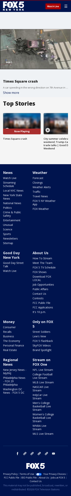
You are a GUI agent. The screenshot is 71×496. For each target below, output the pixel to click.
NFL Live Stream (43, 370)
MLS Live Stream (43, 433)
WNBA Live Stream (39, 427)
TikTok (32, 454)
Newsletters (10, 238)
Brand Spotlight (42, 350)
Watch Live (53, 6)
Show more (11, 93)
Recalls (7, 332)
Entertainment (11, 220)
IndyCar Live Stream (40, 396)
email (54, 454)
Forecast (38, 178)
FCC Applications (43, 307)
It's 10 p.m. (39, 312)
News (7, 172)
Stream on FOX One (41, 362)
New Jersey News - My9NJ (14, 371)
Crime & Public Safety (12, 213)
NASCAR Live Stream (41, 388)
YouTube (39, 454)
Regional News (10, 362)
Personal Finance (13, 345)
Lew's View (39, 336)
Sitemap (8, 243)
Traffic (37, 191)
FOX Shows (40, 272)
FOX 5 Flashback (43, 341)
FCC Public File (41, 303)
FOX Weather (41, 209)
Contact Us (39, 293)
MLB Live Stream (43, 382)
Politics (7, 207)
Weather (40, 172)
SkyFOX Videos (42, 345)
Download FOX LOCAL (42, 278)
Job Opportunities (43, 284)
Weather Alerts (42, 187)
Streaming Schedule (9, 184)
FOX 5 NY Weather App (44, 202)
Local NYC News (13, 190)
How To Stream (42, 258)
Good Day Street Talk (13, 264)
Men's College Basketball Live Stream (42, 406)
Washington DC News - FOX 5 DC (13, 390)
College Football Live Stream (42, 376)
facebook (18, 454)
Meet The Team (42, 263)
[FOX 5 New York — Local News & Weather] (14, 6)
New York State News (12, 196)
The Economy (11, 341)
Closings (38, 182)
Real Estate (10, 350)
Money (9, 321)
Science (7, 229)
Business (8, 336)
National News (12, 203)
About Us (40, 253)
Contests (38, 298)
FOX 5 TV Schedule (44, 267)
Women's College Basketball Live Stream (43, 417)
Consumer (9, 327)
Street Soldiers (41, 332)
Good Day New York (11, 255)
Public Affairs (40, 289)
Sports (7, 234)
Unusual (8, 225)
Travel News (40, 196)
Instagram (25, 454)
